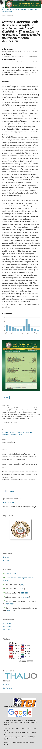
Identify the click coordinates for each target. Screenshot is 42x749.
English (6, 557)
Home (4, 7)
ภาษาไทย (6, 560)
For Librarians (7, 630)
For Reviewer (7, 688)
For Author (7, 685)
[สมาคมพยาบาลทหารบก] (21, 540)
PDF (6, 398)
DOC (27, 597)
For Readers (7, 623)
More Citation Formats (11, 422)
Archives (11, 7)
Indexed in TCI (8, 503)
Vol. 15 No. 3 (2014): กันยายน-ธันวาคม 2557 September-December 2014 (19, 10)
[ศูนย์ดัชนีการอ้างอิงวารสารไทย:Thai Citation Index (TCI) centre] (24, 707)
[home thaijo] (21, 678)
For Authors (7, 626)
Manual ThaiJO (10, 574)
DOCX (27, 593)
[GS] (20, 717)
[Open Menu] (2, 2)
